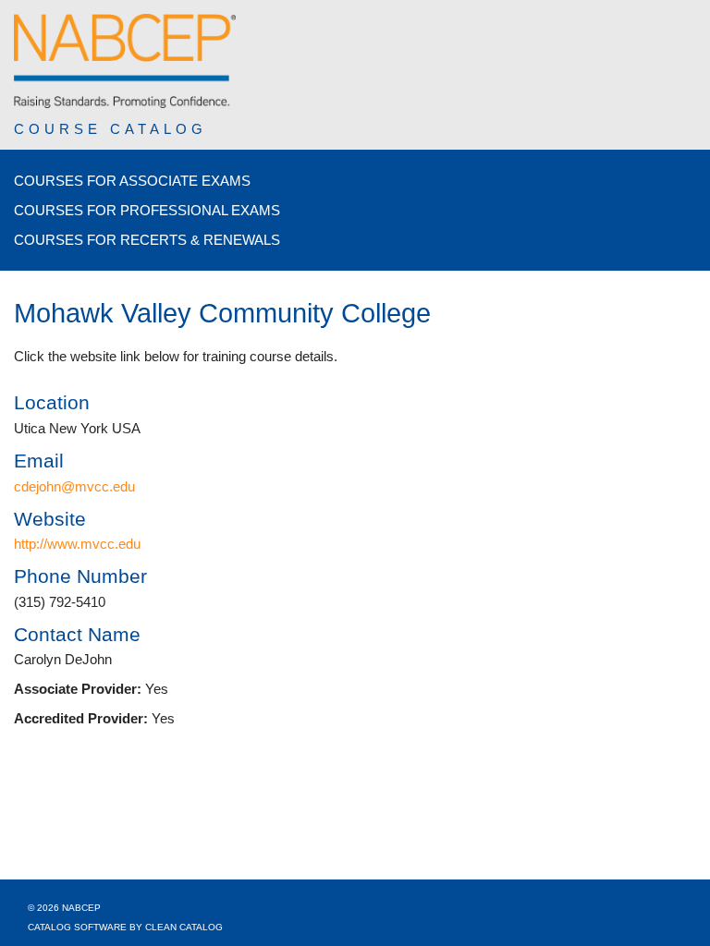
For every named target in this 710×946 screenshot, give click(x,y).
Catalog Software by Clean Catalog (125, 927)
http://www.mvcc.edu (77, 544)
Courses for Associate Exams (132, 180)
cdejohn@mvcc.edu (74, 486)
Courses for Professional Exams (147, 210)
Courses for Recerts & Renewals (147, 240)
